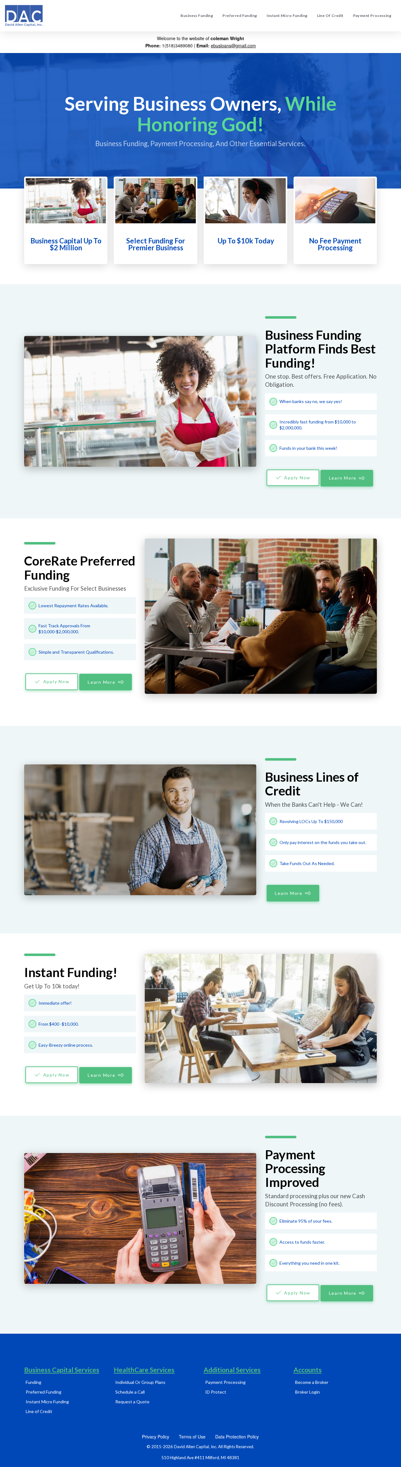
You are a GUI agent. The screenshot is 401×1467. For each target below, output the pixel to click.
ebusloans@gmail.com (233, 45)
